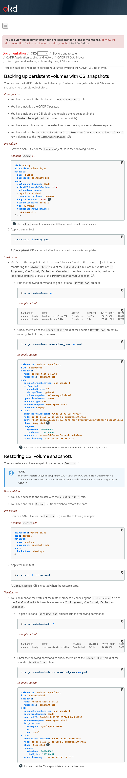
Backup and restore (65, 53)
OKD (34, 53)
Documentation (14, 53)
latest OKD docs (79, 43)
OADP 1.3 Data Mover (70, 57)
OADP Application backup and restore (29, 57)
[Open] (5, 25)
